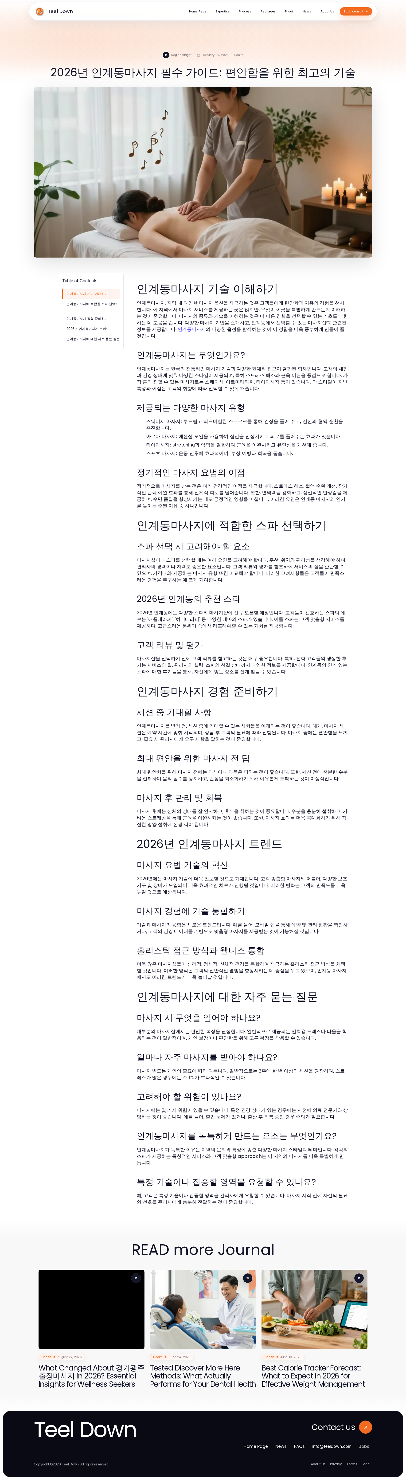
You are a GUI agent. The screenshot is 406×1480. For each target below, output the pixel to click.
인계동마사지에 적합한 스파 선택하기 (92, 306)
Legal (366, 1464)
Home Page (256, 1446)
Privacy (336, 1464)
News (281, 1446)
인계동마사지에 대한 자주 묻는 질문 (93, 339)
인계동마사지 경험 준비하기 (87, 319)
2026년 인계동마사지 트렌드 (87, 329)
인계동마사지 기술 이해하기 (87, 294)
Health (238, 55)
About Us (318, 1464)
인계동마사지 (192, 329)
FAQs (299, 1446)
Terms (352, 1464)
